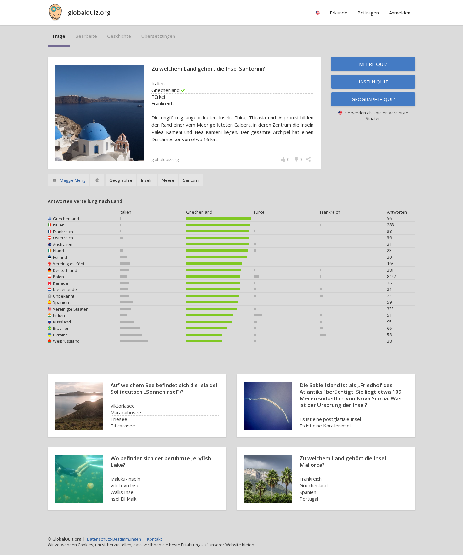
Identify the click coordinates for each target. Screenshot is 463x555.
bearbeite (86, 36)
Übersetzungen (158, 36)
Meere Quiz (373, 64)
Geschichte (119, 36)
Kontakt (154, 539)
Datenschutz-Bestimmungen (114, 539)
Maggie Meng (72, 180)
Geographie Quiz (373, 99)
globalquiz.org (89, 12)
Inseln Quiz (373, 81)
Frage (59, 36)
